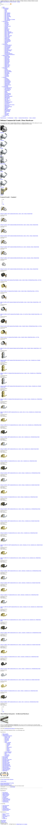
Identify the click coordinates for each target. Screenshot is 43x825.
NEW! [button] (4, 7)
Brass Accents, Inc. (8, 89)
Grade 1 (6, 741)
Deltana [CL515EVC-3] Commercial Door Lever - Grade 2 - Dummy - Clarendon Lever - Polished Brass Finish (19, 690)
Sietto (6, 112)
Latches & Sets (7, 37)
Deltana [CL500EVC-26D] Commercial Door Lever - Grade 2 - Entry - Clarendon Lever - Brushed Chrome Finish (19, 448)
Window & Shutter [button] (6, 55)
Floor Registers (7, 80)
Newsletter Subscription (6, 809)
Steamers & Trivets (8, 84)
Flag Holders (7, 79)
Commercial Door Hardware (7, 735)
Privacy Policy (5, 816)
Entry (1, 155)
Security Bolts (7, 754)
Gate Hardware (5, 796)
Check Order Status (6, 805)
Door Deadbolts (7, 47)
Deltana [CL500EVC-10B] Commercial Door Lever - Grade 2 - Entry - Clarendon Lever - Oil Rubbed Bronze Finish (19, 436)
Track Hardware (7, 20)
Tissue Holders (7, 73)
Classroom (2, 140)
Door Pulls (6, 51)
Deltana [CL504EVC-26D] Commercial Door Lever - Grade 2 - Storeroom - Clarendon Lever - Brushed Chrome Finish (20, 582)
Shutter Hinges (7, 59)
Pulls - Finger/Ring (8, 16)
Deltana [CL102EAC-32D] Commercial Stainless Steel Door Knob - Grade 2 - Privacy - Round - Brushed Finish (19, 235)
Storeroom (2, 187)
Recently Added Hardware (4, 783)
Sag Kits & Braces (8, 40)
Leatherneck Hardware (8, 101)
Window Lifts (7, 65)
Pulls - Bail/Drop (7, 13)
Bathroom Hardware (6, 794)
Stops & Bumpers (7, 41)
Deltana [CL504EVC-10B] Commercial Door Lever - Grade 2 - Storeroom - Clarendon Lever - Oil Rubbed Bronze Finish (20, 570)
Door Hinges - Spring (6, 762)
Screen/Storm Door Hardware (10, 54)
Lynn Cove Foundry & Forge (9, 104)
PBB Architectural (8, 109)
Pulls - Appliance (7, 12)
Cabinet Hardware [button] (6, 8)
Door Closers (7, 738)
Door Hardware (5, 792)
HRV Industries (7, 98)
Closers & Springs (8, 26)
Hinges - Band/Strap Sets (9, 32)
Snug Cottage (7, 113)
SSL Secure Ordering (6, 815)
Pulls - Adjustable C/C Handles (10, 19)
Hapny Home (7, 95)
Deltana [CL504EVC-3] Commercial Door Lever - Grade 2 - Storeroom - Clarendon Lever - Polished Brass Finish (19, 594)
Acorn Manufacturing (8, 87)
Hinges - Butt (7, 34)
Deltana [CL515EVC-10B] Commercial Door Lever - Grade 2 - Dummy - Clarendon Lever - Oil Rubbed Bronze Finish (20, 668)
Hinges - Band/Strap (8, 31)
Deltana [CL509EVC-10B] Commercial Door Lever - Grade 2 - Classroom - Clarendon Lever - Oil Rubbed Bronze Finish (20, 632)
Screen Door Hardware (6, 768)
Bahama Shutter (7, 56)
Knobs (6, 10)
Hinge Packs (7, 29)
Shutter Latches (7, 61)
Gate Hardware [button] (5, 21)
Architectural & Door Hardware (9, 728)
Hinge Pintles (7, 30)
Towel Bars (6, 74)
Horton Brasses (7, 97)
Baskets (6, 68)
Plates (6, 753)
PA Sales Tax (5, 818)
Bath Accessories (5, 733)
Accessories (4, 797)
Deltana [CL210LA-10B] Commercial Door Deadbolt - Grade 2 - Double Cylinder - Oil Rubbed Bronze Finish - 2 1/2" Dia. (21, 326)
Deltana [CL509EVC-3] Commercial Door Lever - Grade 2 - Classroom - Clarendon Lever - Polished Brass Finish (19, 656)
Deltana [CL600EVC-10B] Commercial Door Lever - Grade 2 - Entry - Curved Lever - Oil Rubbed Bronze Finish (19, 701)
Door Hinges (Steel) (6, 763)
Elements (6, 92)
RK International (7, 110)
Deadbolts (2, 132)
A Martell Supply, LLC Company (21, 824)
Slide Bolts (6, 42)
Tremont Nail (7, 115)
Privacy (1, 179)
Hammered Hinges (8, 94)
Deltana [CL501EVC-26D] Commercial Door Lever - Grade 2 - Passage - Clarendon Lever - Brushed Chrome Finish (19, 484)
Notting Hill (7, 107)
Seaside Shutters (7, 111)
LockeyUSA (7, 103)
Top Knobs (6, 114)
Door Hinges (7, 48)
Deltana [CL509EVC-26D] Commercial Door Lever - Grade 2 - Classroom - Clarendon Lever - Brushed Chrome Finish (20, 644)
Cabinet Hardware (6, 734)
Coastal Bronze (7, 90)
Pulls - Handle (7, 18)
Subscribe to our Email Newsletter (6, 784)
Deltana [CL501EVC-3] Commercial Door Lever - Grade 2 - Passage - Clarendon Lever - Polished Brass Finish (19, 496)
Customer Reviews (6, 801)
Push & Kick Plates (8, 50)
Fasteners (6, 78)
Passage (1, 171)
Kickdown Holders (8, 752)
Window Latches (7, 64)
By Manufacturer (5, 798)
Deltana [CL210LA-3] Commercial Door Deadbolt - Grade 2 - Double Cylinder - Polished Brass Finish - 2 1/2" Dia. (19, 337)
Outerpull (6, 108)
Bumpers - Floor (7, 736)
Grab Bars (6, 69)
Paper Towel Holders (8, 71)
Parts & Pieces (7, 755)
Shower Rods (7, 72)
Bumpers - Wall (7, 737)
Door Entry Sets (5, 758)
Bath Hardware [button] (5, 67)
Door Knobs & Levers (8, 49)
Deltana (6, 91)
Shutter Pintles (7, 62)
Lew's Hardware (7, 102)
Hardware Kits (7, 28)
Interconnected (2, 163)
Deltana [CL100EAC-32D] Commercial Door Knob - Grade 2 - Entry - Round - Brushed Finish (16, 213)
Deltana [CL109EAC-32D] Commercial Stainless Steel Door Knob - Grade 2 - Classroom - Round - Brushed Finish (19, 257)
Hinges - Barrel (7, 33)
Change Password (5, 808)
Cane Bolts (6, 25)
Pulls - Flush (7, 17)
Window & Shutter (6, 795)
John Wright (7, 100)
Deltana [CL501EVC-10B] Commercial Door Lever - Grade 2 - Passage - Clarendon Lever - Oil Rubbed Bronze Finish (20, 472)
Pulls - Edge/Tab (7, 15)
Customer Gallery (3, 781)
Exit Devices (7, 740)
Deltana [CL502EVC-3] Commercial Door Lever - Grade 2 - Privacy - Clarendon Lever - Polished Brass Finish (18, 532)
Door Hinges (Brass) (6, 760)
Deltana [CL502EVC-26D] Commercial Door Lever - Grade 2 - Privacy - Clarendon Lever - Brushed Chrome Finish (19, 520)
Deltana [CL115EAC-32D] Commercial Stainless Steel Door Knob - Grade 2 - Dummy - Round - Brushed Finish (19, 268)
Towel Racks (7, 76)
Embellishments (7, 52)
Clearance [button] (4, 116)
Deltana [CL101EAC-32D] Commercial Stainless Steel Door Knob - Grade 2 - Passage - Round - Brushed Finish (19, 224)
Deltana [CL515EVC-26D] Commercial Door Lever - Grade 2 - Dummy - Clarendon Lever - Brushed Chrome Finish (20, 679)
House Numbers (7, 82)
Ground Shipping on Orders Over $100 (8, 1)
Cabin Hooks (7, 24)
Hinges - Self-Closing (8, 35)
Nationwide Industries (8, 106)
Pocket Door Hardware (8, 53)
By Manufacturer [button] (5, 86)
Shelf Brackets (7, 83)
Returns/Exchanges (6, 810)
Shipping (4, 814)
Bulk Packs (6, 23)
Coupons (18, 1)
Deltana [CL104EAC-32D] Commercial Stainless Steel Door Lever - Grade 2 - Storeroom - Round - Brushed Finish (19, 246)
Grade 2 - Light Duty (8, 751)
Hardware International (8, 96)
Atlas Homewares (8, 88)
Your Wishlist (5, 807)
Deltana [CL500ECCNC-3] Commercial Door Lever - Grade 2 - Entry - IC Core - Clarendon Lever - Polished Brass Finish (20, 424)
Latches (6, 11)
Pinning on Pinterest (6, 813)
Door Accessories (7, 46)
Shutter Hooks (7, 60)
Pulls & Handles (7, 39)
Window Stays (7, 66)
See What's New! (5, 800)
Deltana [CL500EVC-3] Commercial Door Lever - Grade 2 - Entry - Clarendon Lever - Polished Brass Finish (18, 460)
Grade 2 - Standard (8, 742)
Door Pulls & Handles (6, 765)
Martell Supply (7, 105)
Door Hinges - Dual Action (7, 759)
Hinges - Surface (7, 36)
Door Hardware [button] (5, 44)
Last (3, 204)
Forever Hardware (8, 93)
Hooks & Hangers (8, 70)
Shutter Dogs (7, 58)
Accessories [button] (4, 77)
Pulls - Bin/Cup (7, 14)
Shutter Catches (7, 57)
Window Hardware (6, 769)
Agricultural (7, 22)
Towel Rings (7, 75)
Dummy (1, 148)
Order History (5, 806)
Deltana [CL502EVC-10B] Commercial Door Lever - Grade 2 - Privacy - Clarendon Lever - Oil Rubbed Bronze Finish (20, 508)
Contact (4, 817)
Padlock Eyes (7, 38)
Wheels (6, 43)
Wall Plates (6, 85)
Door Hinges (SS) (5, 761)
